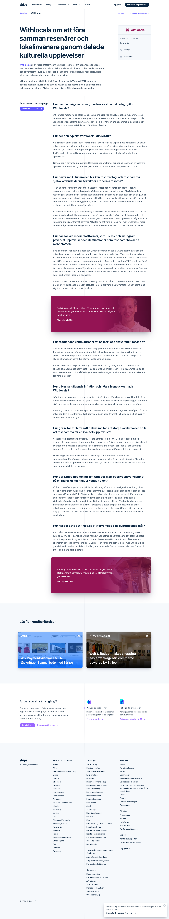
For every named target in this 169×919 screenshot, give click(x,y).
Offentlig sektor (93, 840)
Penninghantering (93, 799)
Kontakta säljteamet (136, 4)
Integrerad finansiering (96, 781)
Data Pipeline (58, 795)
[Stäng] (164, 906)
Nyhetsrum (124, 822)
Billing (55, 775)
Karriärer (123, 818)
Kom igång (27, 725)
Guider (123, 764)
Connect (56, 788)
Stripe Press (125, 825)
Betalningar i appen (94, 792)
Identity (56, 806)
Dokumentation (93, 874)
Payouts (56, 830)
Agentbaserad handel (95, 771)
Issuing (56, 813)
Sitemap (123, 798)
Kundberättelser (127, 768)
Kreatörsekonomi (93, 813)
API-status (91, 881)
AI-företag (91, 809)
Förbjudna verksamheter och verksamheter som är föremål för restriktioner (134, 788)
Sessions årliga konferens (131, 778)
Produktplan (125, 815)
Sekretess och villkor (129, 781)
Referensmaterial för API (131, 719)
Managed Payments (61, 820)
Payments (57, 827)
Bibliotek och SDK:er (95, 888)
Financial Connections (62, 802)
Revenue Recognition (62, 837)
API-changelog (92, 884)
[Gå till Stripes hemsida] (22, 760)
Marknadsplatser (93, 795)
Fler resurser (125, 805)
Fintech (89, 816)
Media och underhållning (96, 830)
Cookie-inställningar (128, 801)
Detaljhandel (91, 844)
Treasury (57, 851)
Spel (88, 820)
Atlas (55, 768)
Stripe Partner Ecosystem (97, 860)
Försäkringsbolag (93, 827)
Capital (56, 778)
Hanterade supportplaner (131, 842)
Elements (57, 799)
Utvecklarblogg (93, 894)
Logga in (117, 4)
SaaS (88, 806)
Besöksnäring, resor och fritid (99, 823)
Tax (54, 844)
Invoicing (57, 809)
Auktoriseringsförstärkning (64, 771)
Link (55, 816)
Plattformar (91, 802)
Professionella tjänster (96, 837)
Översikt (122, 13)
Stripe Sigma (58, 840)
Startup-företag (93, 768)
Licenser (123, 794)
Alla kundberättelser (139, 13)
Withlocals (25, 64)
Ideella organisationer (95, 834)
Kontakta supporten (128, 838)
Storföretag (91, 764)
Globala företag (93, 788)
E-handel (90, 778)
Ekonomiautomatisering (96, 785)
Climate (56, 785)
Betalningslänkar (60, 823)
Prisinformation (93, 719)
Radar (55, 834)
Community (125, 775)
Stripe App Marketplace (96, 857)
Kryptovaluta (58, 792)
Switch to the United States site (120, 913)
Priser (87, 4)
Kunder (23, 13)
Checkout (57, 781)
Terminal (56, 847)
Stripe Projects (92, 891)
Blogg (122, 771)
